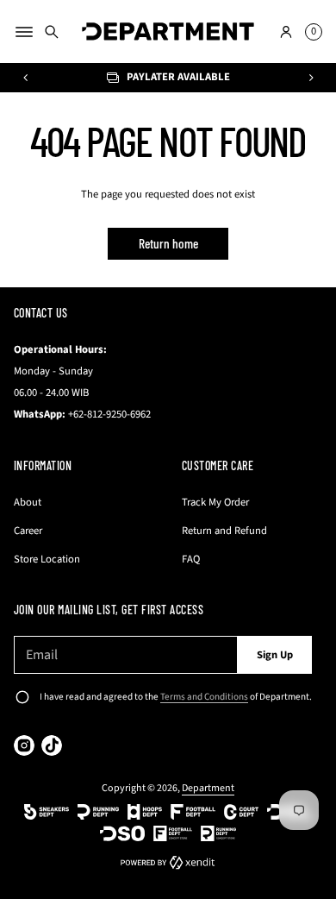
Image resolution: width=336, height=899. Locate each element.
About (27, 502)
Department (208, 788)
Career (28, 530)
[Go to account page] (286, 32)
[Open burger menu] (24, 32)
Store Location (47, 559)
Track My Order (215, 502)
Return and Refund (224, 530)
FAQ (191, 559)
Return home (168, 243)
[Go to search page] (51, 32)
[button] (51, 32)
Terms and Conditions (204, 696)
